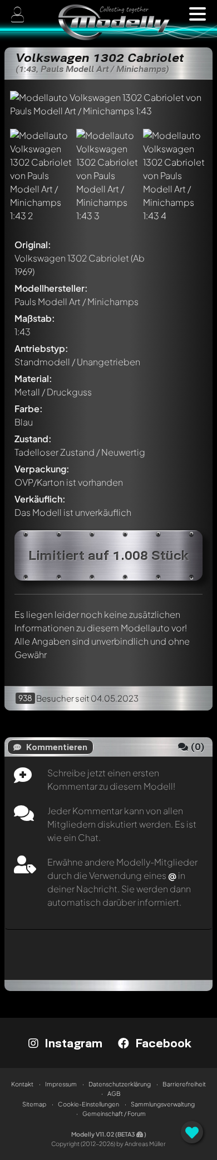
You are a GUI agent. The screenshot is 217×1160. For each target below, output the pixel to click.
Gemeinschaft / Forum (114, 1113)
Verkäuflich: (40, 499)
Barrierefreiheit (184, 1084)
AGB (114, 1093)
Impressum (61, 1084)
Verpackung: (42, 469)
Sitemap (34, 1104)
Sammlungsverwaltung (163, 1104)
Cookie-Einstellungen (88, 1104)
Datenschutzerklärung (119, 1084)
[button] (197, 14)
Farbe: (28, 408)
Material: (33, 378)
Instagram (71, 1043)
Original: (32, 244)
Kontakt (22, 1084)
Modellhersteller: (51, 288)
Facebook (161, 1043)
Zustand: (33, 438)
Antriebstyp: (41, 348)
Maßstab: (34, 318)
